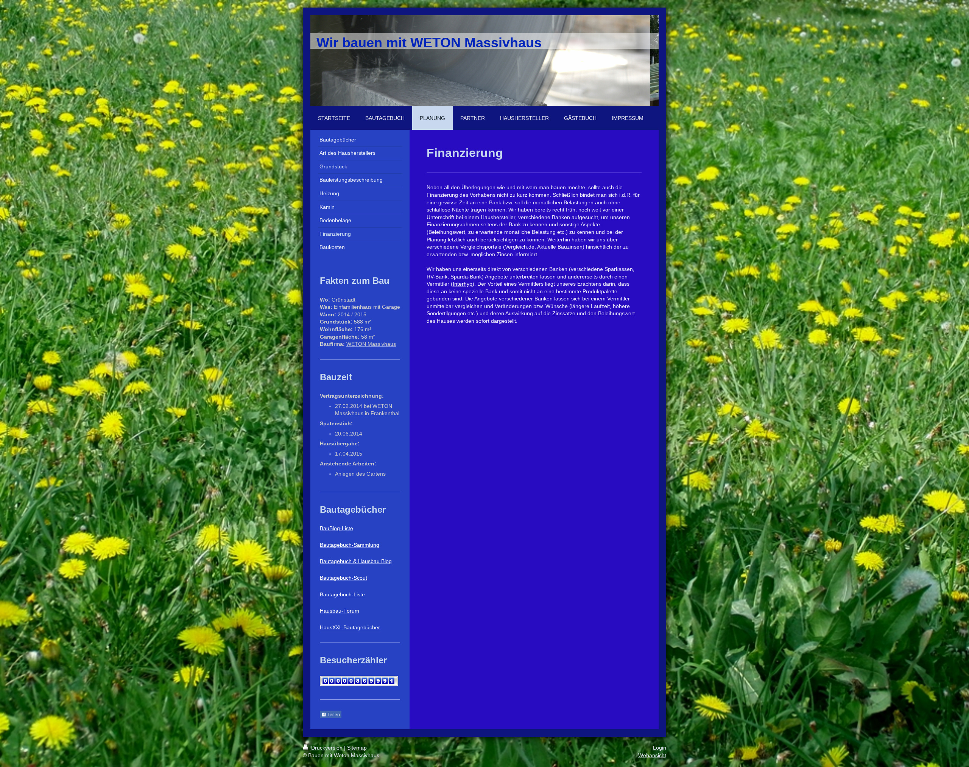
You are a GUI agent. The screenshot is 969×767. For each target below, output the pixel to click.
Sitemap (357, 748)
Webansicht (652, 755)
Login (659, 748)
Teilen (333, 714)
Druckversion (327, 748)
